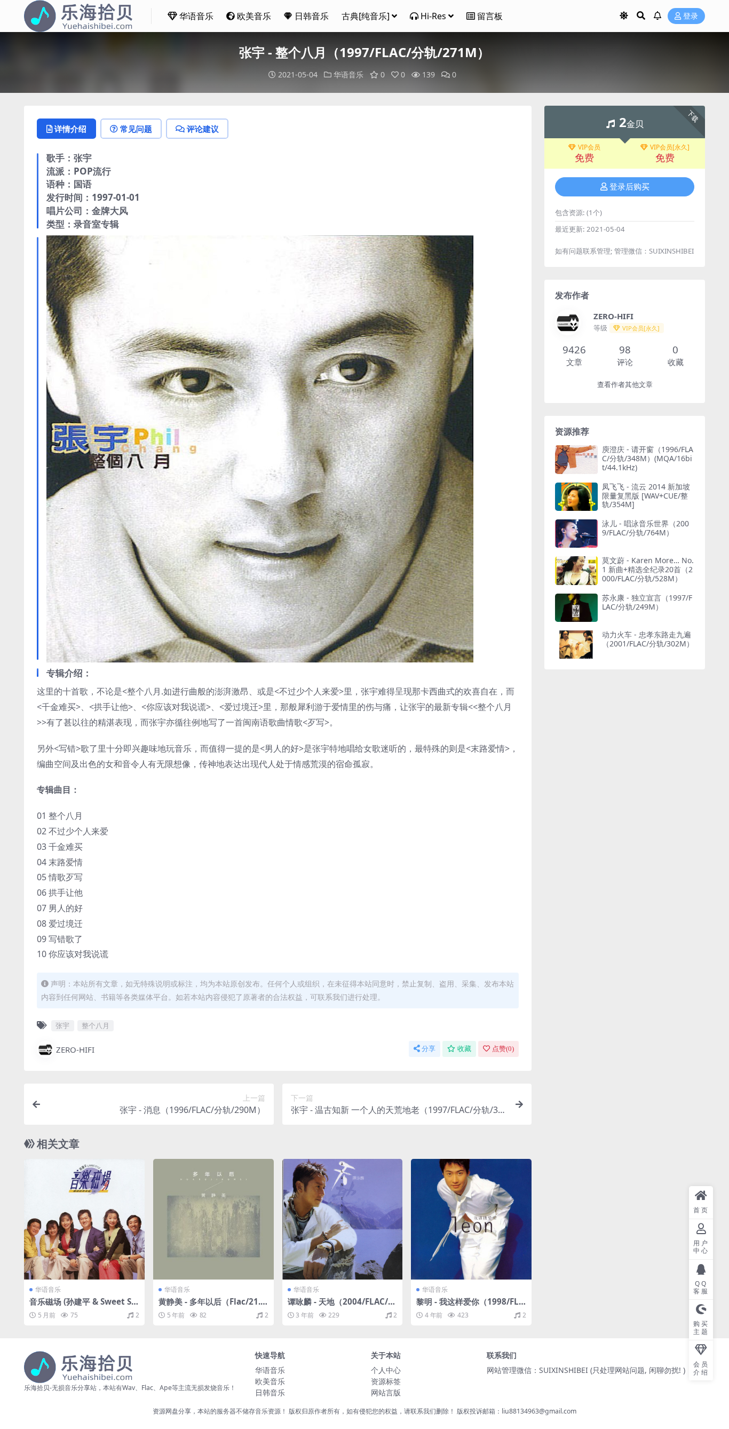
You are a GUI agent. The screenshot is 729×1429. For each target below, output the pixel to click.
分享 (428, 1049)
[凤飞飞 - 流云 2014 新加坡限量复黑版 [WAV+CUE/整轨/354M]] (576, 497)
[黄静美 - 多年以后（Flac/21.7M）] (213, 1219)
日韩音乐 (312, 16)
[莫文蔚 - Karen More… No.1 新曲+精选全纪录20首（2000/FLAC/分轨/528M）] (576, 570)
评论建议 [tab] (203, 128)
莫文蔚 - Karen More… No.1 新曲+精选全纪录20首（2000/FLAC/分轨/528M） (648, 569)
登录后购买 (629, 187)
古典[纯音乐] (366, 16)
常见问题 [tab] (136, 128)
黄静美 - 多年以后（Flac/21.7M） (212, 1306)
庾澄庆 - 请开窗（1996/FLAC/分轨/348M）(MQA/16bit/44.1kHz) (647, 458)
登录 (690, 16)
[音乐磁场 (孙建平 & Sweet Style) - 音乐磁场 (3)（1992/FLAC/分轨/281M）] (84, 1219)
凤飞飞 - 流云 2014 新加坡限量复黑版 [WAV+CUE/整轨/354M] (646, 495)
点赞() (503, 1049)
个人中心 (386, 1370)
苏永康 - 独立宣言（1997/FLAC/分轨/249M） (647, 602)
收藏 (464, 1049)
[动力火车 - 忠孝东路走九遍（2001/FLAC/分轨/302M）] (576, 644)
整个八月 (95, 1025)
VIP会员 (589, 147)
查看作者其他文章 (625, 385)
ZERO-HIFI (75, 1049)
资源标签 (386, 1381)
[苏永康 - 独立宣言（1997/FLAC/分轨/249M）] (576, 608)
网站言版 (386, 1392)
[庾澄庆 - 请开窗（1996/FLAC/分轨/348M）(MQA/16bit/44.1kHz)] (576, 459)
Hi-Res (433, 16)
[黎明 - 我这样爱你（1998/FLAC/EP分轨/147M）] (471, 1219)
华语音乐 (196, 16)
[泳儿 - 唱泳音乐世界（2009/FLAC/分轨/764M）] (576, 533)
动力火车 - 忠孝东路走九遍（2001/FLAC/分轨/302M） (648, 639)
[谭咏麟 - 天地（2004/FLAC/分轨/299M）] (342, 1219)
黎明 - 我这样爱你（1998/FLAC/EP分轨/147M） (470, 1306)
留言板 (490, 16)
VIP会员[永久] (670, 147)
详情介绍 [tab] (70, 128)
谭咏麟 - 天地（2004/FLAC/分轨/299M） (342, 1306)
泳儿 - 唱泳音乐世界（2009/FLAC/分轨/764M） (645, 528)
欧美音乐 (254, 16)
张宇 (62, 1025)
